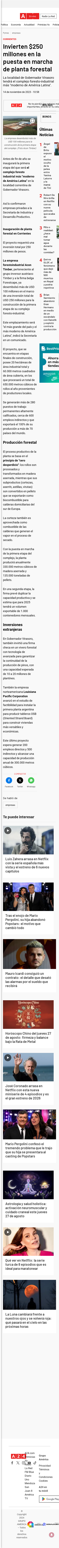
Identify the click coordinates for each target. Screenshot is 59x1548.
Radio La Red (48, 16)
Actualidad (29, 24)
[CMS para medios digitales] (51, 1524)
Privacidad (45, 1465)
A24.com (30, 1453)
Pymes (6, 33)
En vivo (32, 16)
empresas (16, 33)
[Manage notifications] (51, 1534)
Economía (16, 24)
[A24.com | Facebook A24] (12, 1462)
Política (4, 24)
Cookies (43, 1480)
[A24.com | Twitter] (18, 1462)
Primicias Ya (44, 24)
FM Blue (29, 1472)
